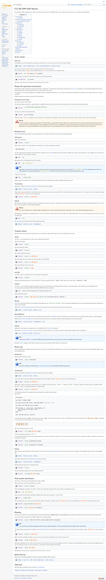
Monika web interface (32, 186)
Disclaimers (29, 578)
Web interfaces (17, 221)
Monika (16, 303)
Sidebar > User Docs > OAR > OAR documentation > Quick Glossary (36, 560)
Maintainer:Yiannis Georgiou (27, 570)
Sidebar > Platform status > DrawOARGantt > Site (31, 321)
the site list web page (25, 307)
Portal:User (44, 570)
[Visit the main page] (6, 6)
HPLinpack (74, 88)
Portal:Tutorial (38, 570)
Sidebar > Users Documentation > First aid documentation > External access (39, 65)
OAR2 (15, 134)
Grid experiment (41, 567)
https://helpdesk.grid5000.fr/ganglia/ (28, 333)
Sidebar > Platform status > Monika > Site (29, 310)
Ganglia (49, 328)
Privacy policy (17, 578)
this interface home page (26, 330)
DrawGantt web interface (34, 458)
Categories (17, 570)
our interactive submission (44, 365)
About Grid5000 (23, 578)
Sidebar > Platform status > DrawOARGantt (29, 224)
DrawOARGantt (54, 316)
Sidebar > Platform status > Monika (27, 189)
